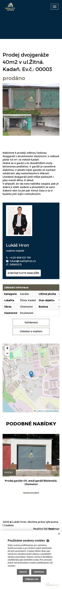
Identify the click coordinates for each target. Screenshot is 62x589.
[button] (31, 374)
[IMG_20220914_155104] (17, 125)
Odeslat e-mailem (31, 331)
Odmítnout (39, 572)
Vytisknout (31, 322)
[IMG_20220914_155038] (45, 125)
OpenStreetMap (52, 410)
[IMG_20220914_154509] (31, 98)
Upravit (23, 572)
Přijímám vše (31, 579)
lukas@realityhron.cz (23, 261)
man (53, 528)
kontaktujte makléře (23, 273)
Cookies (9, 525)
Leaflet (39, 410)
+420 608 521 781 (20, 257)
